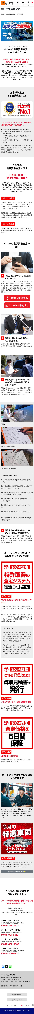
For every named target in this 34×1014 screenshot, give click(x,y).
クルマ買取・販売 (10, 14)
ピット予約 (28, 5)
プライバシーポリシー (13, 1005)
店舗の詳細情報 (17, 995)
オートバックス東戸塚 (7, 2)
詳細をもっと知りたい (16, 871)
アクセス (18, 5)
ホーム (2, 14)
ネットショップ (22, 5)
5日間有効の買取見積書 (17, 213)
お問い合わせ (16, 1000)
